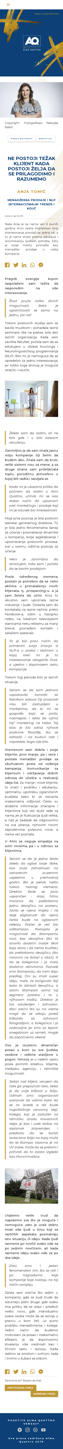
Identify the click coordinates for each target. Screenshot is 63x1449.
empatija (45, 139)
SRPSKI (54, 14)
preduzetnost (22, 139)
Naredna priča (44, 1393)
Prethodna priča (21, 1387)
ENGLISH (41, 14)
